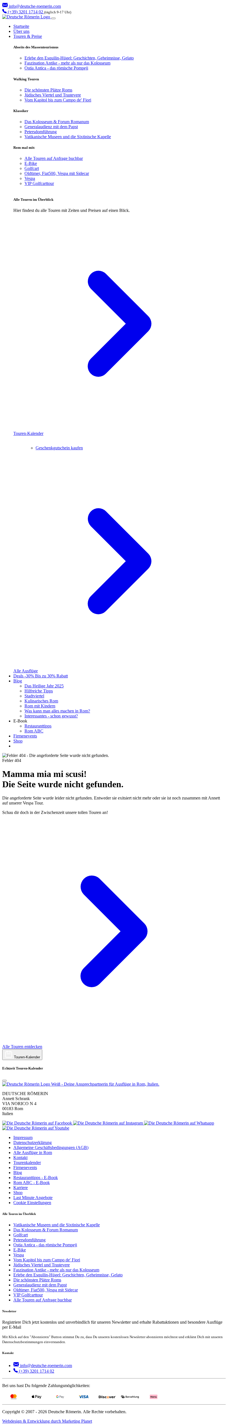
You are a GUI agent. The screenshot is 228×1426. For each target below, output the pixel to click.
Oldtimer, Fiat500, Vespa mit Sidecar (56, 173)
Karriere (20, 1187)
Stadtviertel (34, 696)
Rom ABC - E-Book (31, 1182)
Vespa (29, 178)
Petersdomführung (40, 131)
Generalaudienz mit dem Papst (51, 126)
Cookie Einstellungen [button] (32, 1202)
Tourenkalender (27, 1162)
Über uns (21, 31)
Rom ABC (33, 731)
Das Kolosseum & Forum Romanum (56, 121)
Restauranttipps (37, 726)
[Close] (4, 1080)
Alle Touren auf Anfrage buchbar (53, 158)
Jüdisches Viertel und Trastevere (52, 95)
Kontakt (20, 1157)
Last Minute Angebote (33, 1197)
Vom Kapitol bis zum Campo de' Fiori (57, 100)
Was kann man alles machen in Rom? (57, 711)
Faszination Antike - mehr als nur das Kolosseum (67, 63)
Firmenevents (25, 736)
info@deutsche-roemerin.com (34, 6)
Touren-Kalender (26, 1057)
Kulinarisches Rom (41, 701)
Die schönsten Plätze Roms (48, 90)
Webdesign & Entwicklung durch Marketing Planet (47, 1421)
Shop (18, 741)
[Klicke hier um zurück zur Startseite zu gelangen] (26, 16)
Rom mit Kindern (39, 706)
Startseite (21, 26)
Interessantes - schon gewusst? (51, 716)
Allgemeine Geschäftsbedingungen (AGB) (50, 1147)
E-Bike (30, 163)
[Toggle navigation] (53, 18)
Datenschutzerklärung (32, 1142)
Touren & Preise (27, 36)
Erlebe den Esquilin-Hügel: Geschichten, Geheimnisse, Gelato (79, 58)
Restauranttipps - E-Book (35, 1177)
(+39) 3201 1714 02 (25, 11)
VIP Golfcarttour (39, 183)
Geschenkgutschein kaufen (59, 447)
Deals (40, 676)
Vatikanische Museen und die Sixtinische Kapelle (67, 136)
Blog (17, 681)
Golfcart (31, 168)
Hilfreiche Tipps (38, 691)
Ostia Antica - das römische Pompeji (56, 68)
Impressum (23, 1137)
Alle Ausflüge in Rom (32, 1152)
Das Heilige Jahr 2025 (44, 686)
